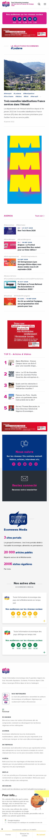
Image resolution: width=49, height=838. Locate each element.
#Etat (26, 96)
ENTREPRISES (7, 745)
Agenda (5, 731)
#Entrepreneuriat (11, 256)
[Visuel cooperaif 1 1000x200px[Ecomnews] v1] (24, 32)
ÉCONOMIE (6, 717)
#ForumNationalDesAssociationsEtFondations (23, 279)
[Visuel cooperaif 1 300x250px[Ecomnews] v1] (24, 334)
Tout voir (39, 216)
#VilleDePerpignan (22, 296)
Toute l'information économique (22, 4)
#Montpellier (29, 93)
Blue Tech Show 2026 (27, 230)
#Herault (8, 93)
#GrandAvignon (24, 239)
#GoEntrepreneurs (29, 256)
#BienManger (9, 239)
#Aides (19, 96)
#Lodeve (17, 93)
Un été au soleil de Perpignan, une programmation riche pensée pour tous (30, 303)
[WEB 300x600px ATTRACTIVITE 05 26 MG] (24, 170)
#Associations (10, 276)
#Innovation (9, 225)
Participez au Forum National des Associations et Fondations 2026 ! (30, 286)
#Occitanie (8, 96)
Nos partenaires (19, 694)
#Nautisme (20, 225)
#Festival (8, 296)
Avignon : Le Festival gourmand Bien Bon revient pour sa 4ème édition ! (29, 247)
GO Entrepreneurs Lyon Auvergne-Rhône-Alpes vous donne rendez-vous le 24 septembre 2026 (29, 266)
